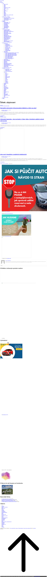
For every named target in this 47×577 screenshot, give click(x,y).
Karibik (6, 74)
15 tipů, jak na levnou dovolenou (7, 19)
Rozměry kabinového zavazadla (7, 33)
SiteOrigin (34, 528)
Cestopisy (3, 509)
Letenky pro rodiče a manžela (8, 71)
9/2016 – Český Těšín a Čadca (8, 58)
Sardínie (5, 5)
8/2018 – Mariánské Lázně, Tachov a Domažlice (11, 55)
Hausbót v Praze (7, 49)
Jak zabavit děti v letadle (6, 23)
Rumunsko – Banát (6, 83)
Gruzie (2, 516)
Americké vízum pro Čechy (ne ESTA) (8, 40)
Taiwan (6, 72)
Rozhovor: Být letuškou (6, 41)
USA (2, 525)
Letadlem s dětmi (9, 258)
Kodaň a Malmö (6, 94)
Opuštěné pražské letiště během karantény (8, 65)
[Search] (8, 343)
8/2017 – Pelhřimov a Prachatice (9, 56)
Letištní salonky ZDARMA (7, 17)
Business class (3, 508)
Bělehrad (5, 90)
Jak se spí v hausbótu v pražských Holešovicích (13, 154)
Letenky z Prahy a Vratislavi (8, 69)
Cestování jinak (3, 511)
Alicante (5, 8)
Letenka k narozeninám (8, 70)
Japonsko (6, 75)
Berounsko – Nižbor (6, 66)
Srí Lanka (6, 82)
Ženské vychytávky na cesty (7, 37)
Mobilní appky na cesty (6, 35)
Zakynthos (5, 13)
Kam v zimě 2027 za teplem (7, 7)
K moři (3, 3)
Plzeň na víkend (5, 62)
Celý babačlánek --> (2, 115)
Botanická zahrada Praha (7, 64)
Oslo (4, 96)
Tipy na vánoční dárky (12, 528)
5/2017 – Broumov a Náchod (8, 57)
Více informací (38, 576)
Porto (4, 85)
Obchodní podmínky (20, 528)
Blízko (2, 507)
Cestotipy (3, 28)
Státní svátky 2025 (6, 34)
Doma (2, 513)
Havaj (6, 73)
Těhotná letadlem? (6, 27)
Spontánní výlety (4, 524)
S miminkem (3, 21)
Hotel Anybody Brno (7, 45)
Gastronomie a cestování (4, 515)
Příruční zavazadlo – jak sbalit (7, 32)
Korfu (4, 11)
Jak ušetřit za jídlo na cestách (7, 38)
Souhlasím (35, 576)
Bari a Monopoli (6, 87)
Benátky (5, 84)
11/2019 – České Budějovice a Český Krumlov (10, 53)
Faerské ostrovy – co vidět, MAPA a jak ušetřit (7, 500)
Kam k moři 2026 (6, 4)
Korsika (5, 15)
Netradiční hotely (6, 43)
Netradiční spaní (4, 518)
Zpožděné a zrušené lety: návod (7, 30)
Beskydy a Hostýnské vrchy (7, 60)
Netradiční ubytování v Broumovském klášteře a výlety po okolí (18, 108)
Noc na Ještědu (7, 48)
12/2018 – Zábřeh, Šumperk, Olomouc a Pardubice (11, 54)
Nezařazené (3, 519)
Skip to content (2, 0)
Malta (4, 9)
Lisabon (5, 86)
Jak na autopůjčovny (7, 211)
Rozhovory (3, 522)
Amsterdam (5, 89)
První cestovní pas (6, 25)
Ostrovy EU (3, 520)
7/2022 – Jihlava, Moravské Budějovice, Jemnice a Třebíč (12, 52)
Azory (4, 6)
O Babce (3, 98)
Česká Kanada (5, 61)
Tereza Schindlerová (4, 110)
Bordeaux (5, 91)
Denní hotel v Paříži (7, 50)
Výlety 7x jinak (5, 51)
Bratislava (5, 92)
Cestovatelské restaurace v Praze (7, 36)
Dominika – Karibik (7, 76)
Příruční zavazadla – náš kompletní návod (8, 31)
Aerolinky (3, 506)
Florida (6, 78)
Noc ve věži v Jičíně (7, 47)
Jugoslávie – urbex (6, 88)
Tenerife (5, 10)
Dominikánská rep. (7, 77)
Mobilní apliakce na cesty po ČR (7, 63)
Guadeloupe (6, 79)
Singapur (6, 81)
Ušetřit (2, 526)
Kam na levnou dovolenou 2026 (9, 213)
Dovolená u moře (4, 514)
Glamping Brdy (7, 44)
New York (6, 80)
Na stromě (6, 46)
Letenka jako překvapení (7, 68)
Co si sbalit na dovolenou (7, 29)
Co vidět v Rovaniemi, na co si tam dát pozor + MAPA (8, 499)
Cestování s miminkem (4, 512)
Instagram (17, 528)
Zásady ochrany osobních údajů (27, 528)
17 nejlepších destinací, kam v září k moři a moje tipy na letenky (9, 501)
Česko (3, 42)
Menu (1, 2)
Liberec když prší (6, 59)
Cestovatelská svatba (6, 39)
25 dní (2, 505)
